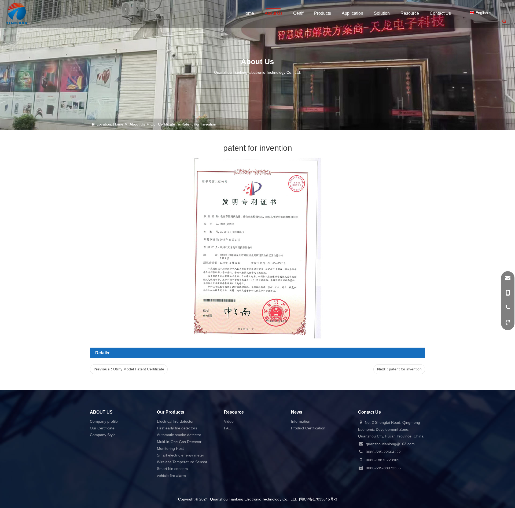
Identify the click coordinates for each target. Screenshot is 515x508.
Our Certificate (162, 124)
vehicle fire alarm (171, 475)
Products (322, 13)
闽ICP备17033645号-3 (318, 499)
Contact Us (440, 13)
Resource (409, 13)
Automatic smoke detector (179, 435)
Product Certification (308, 428)
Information (300, 421)
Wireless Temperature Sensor (182, 462)
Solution (382, 13)
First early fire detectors (177, 428)
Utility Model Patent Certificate (138, 369)
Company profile (104, 421)
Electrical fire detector (175, 421)
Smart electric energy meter (180, 455)
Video (229, 421)
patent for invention (405, 369)
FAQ (227, 428)
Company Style (103, 435)
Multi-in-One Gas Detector (179, 442)
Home (248, 13)
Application (352, 13)
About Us (273, 13)
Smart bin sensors (172, 468)
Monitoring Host (170, 448)
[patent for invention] (16, 13)
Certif (298, 13)
